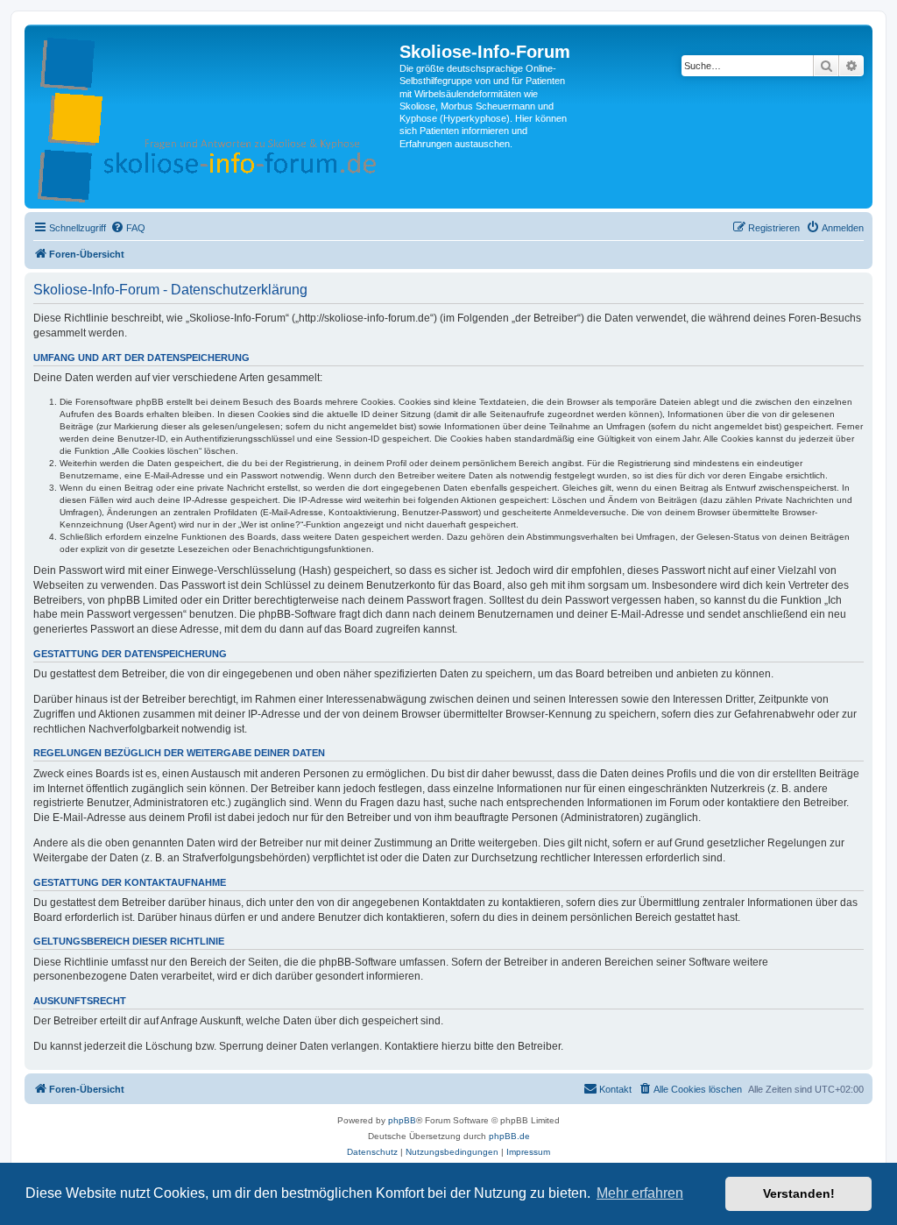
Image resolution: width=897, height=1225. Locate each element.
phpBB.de (509, 1136)
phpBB (402, 1120)
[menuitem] (127, 227)
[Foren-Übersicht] (214, 116)
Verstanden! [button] (799, 1193)
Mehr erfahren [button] (640, 1193)
